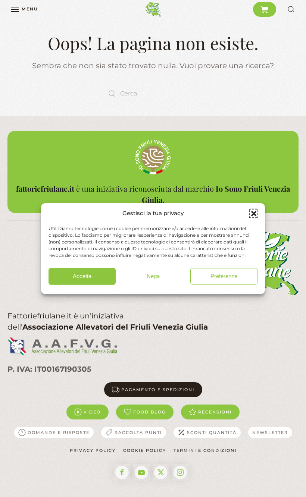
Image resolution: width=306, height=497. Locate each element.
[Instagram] (180, 472)
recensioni (215, 412)
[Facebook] (122, 472)
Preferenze (223, 276)
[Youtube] (141, 472)
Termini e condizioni (205, 450)
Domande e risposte (59, 432)
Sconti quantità (212, 432)
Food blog (149, 412)
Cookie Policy (144, 450)
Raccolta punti (138, 432)
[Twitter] (161, 472)
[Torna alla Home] (153, 9)
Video (92, 412)
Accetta (82, 276)
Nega (153, 276)
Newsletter (270, 432)
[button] (253, 213)
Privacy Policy (93, 450)
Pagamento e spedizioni (157, 389)
